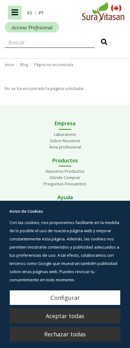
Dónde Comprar (65, 177)
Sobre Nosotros (65, 140)
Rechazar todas (65, 334)
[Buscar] (104, 42)
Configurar (65, 297)
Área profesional (65, 147)
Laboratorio (65, 134)
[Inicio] (65, 12)
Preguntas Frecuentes (65, 184)
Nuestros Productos (65, 171)
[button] (29, 12)
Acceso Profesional (31, 27)
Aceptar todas (65, 316)
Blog (24, 64)
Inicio (9, 64)
